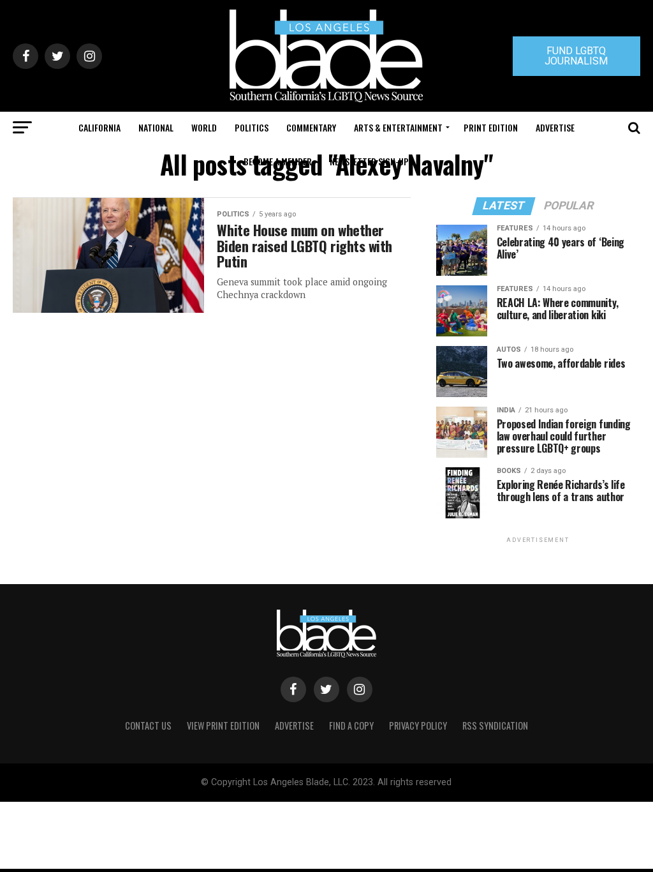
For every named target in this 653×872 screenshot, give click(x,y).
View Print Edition (223, 725)
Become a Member (278, 161)
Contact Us (148, 725)
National (155, 127)
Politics (251, 127)
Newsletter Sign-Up (369, 161)
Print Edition (491, 127)
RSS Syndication (495, 725)
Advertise (555, 127)
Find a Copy (351, 725)
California (99, 127)
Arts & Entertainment (398, 127)
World (204, 127)
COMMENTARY (311, 127)
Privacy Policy (418, 725)
